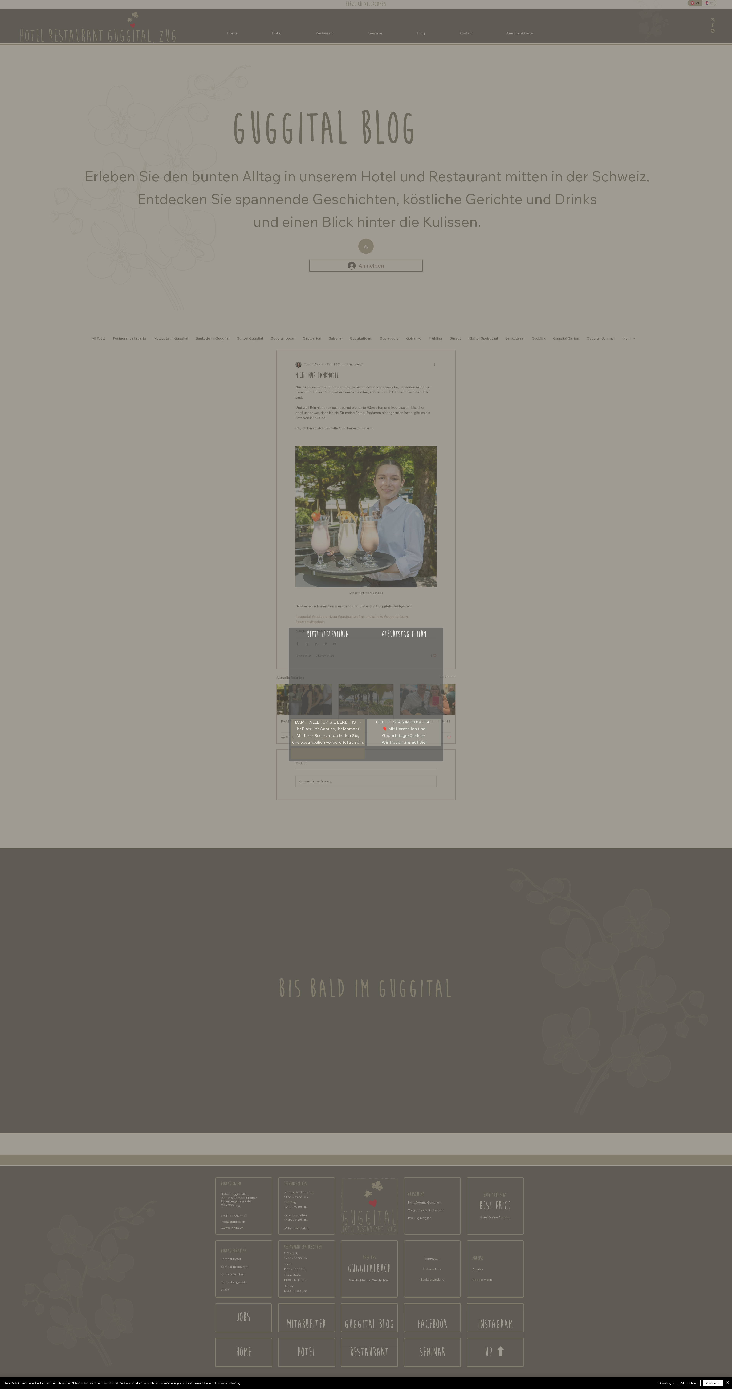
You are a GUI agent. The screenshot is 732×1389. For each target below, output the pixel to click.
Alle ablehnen (689, 1383)
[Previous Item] (297, 677)
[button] (436, 710)
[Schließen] (727, 1383)
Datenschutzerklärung (227, 1383)
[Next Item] (358, 677)
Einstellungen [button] (666, 1383)
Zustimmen (713, 1383)
